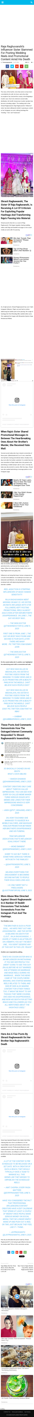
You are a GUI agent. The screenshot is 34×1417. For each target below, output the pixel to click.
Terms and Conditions (17, 1412)
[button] (31, 2)
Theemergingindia (7, 62)
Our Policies (27, 1412)
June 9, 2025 (25, 719)
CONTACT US (7, 1412)
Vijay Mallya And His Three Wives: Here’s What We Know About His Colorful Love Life (8, 1268)
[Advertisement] (17, 26)
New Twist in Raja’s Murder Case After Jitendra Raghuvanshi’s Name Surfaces (25, 1268)
